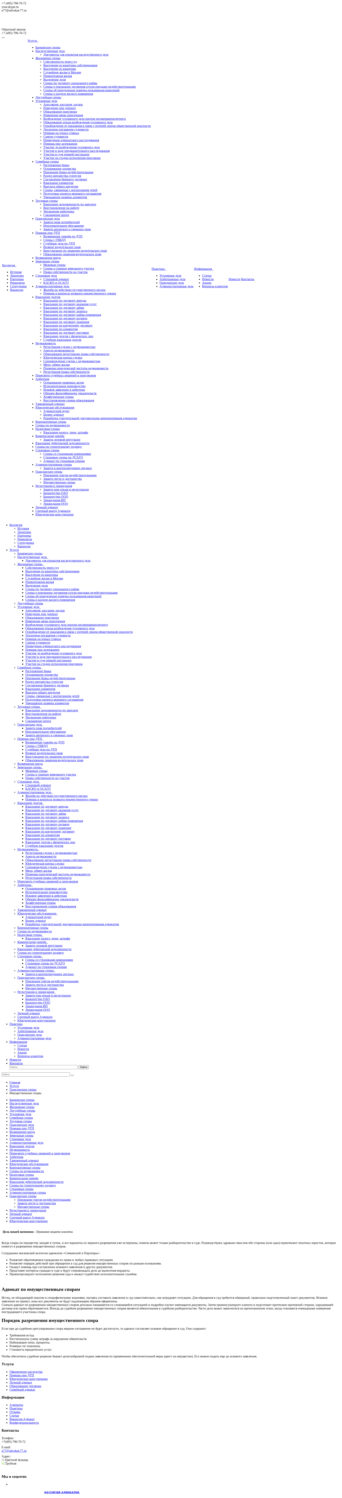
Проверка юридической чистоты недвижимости (75, 368)
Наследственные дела (50, 51)
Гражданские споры (48, 471)
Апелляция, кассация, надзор (63, 104)
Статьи (207, 275)
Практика (159, 269)
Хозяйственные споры (58, 396)
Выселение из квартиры (59, 69)
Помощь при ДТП (47, 232)
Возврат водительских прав (62, 247)
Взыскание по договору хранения (66, 322)
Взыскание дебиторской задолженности (62, 443)
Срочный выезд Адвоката (52, 511)
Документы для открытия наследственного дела (75, 54)
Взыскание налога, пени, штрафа (65, 432)
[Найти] (72, 1075)
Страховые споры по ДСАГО (63, 457)
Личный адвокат (46, 507)
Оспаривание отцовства (59, 168)
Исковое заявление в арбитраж (64, 389)
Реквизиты (17, 282)
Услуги (33, 40)
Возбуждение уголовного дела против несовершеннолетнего (84, 118)
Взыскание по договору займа (63, 307)
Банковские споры (47, 47)
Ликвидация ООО (55, 503)
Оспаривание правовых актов (63, 382)
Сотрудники (18, 286)
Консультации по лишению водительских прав (75, 250)
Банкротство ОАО (55, 493)
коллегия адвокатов (62, 1492)
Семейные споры (47, 161)
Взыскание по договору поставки (66, 332)
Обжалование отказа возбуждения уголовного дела (78, 122)
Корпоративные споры (50, 421)
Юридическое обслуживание (54, 407)
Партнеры (17, 279)
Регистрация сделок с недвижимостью (69, 347)
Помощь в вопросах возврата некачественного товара (79, 293)
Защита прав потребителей (61, 222)
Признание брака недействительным (68, 172)
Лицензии (17, 275)
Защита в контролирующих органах (67, 468)
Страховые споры (47, 450)
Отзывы (15, 1412)
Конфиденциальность (24, 1422)
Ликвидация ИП (54, 500)
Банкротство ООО (55, 496)
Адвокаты (16, 1405)
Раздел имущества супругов (62, 175)
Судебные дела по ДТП (59, 243)
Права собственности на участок (65, 272)
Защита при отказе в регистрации (66, 489)
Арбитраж (42, 379)
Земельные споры (47, 261)
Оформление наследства (26, 1371)
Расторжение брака (56, 165)
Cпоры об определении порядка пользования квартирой (81, 90)
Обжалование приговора (60, 111)
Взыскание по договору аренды (64, 300)
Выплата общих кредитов (60, 186)
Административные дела (52, 286)
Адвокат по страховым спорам (64, 461)
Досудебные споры (48, 97)
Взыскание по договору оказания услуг (70, 304)
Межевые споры (54, 265)
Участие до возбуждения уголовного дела (71, 147)
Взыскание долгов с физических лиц (68, 336)
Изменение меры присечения (63, 115)
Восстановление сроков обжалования (68, 400)
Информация (203, 269)
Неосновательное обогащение (63, 225)
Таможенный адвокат (50, 404)
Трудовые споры (46, 200)
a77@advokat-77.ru (14, 1450)
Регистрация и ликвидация (53, 486)
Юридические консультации (54, 514)
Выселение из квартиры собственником (70, 65)
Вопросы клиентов (215, 286)
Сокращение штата (56, 215)
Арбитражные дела (172, 279)
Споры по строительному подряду (58, 446)
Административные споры (53, 464)
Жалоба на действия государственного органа (74, 290)
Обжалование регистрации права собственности (76, 354)
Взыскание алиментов (58, 183)
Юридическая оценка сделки (62, 357)
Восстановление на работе (61, 208)
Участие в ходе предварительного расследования (76, 150)
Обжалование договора (25, 1386)
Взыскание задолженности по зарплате (69, 204)
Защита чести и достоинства (62, 478)
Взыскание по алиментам (60, 329)
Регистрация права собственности (66, 372)
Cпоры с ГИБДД (54, 240)
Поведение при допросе (59, 108)
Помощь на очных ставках (61, 133)
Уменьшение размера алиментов (65, 197)
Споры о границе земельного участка (68, 268)
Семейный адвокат (22, 1389)
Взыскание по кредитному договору (68, 325)
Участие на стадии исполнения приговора (72, 158)
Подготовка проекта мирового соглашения (72, 193)
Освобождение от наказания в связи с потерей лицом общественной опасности (97, 126)
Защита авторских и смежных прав (67, 229)
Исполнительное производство (64, 386)
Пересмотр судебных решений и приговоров (65, 375)
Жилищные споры (47, 58)
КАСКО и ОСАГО (56, 282)
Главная (15, 1082)
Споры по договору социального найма (70, 83)
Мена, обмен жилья (56, 364)
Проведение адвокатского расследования (71, 140)
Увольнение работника (58, 211)
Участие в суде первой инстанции (66, 154)
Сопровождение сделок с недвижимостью (71, 361)
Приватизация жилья (57, 76)
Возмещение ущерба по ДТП (63, 236)
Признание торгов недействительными (70, 475)
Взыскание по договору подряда (65, 318)
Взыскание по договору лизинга (65, 311)
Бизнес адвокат (53, 414)
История (16, 272)
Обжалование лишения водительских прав (72, 254)
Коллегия (9, 265)
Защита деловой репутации (61, 439)
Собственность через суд (60, 61)
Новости (208, 279)
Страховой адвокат (56, 279)
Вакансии (16, 290)
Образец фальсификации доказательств (70, 393)
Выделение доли (54, 79)
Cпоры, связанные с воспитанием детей (70, 190)
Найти (83, 1067)
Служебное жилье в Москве (62, 72)
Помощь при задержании (60, 143)
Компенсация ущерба (49, 436)
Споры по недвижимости (52, 425)
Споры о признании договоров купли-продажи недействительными (89, 86)
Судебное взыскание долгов (62, 339)
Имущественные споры (59, 482)
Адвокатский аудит (56, 411)
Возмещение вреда (48, 257)
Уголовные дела (46, 101)
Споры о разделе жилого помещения (68, 93)
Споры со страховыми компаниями (67, 453)
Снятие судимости (55, 136)
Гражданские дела (47, 218)
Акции (206, 282)
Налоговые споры (47, 429)
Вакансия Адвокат (22, 1419)
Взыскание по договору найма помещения (72, 314)
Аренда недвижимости (58, 350)
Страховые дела (46, 275)
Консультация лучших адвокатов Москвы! (35, 22)
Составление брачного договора (65, 179)
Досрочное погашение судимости (66, 129)
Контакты (247, 279)
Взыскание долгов (47, 297)
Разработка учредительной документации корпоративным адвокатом (90, 418)
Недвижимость (45, 343)
